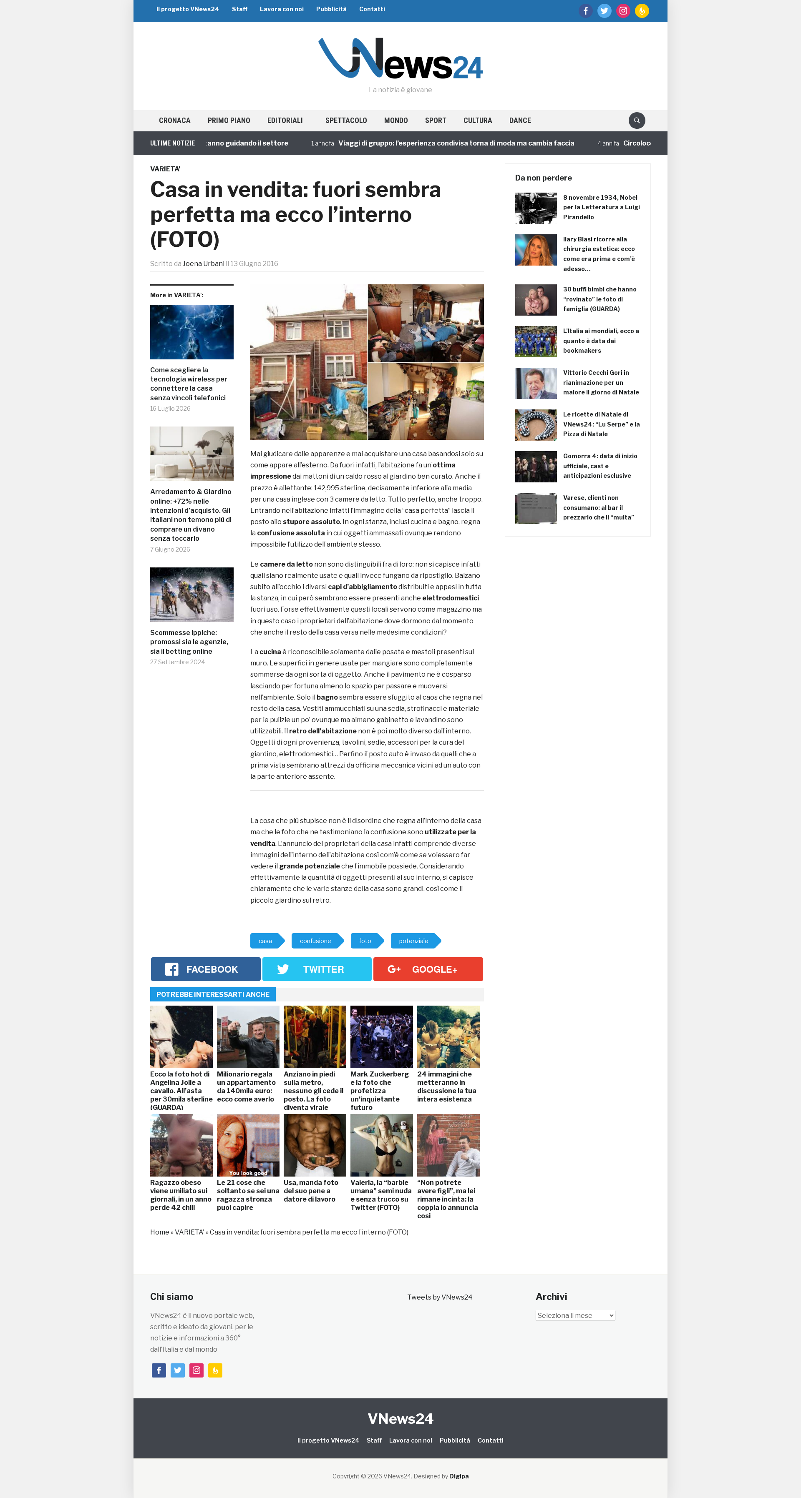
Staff (239, 9)
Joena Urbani (203, 264)
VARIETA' (165, 169)
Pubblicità (331, 9)
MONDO (396, 120)
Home (159, 1232)
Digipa (459, 1476)
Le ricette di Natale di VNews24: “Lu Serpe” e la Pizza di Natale (601, 424)
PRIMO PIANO (229, 120)
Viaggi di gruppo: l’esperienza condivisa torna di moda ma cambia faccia (420, 143)
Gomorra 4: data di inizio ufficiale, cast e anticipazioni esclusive (600, 465)
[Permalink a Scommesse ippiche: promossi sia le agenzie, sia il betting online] (192, 597)
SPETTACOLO (346, 120)
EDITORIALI (285, 120)
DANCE (520, 120)
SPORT (435, 120)
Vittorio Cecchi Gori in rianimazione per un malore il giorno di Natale (601, 382)
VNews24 (401, 1418)
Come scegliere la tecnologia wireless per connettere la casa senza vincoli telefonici (188, 384)
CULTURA (477, 120)
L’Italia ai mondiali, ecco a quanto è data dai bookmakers (601, 340)
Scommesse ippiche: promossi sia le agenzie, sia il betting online (189, 642)
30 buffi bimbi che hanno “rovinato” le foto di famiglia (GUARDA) (600, 299)
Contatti (372, 9)
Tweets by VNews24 (440, 1297)
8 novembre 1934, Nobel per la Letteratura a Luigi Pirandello (601, 207)
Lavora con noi (282, 9)
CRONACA (175, 120)
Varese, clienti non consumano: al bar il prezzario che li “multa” (598, 507)
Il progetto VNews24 (187, 9)
